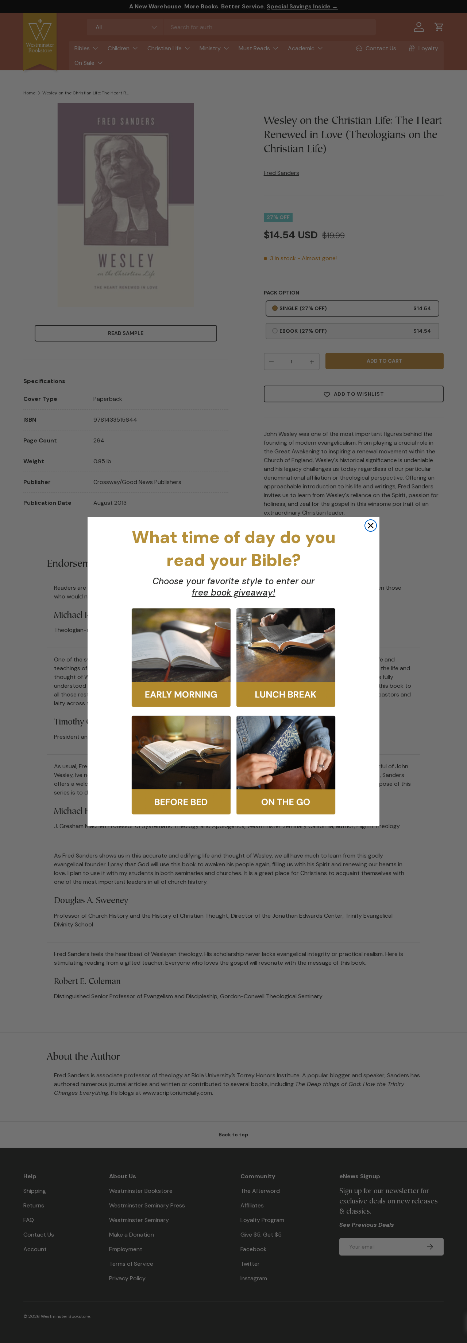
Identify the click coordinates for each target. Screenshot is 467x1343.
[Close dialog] (371, 525)
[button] (181, 658)
